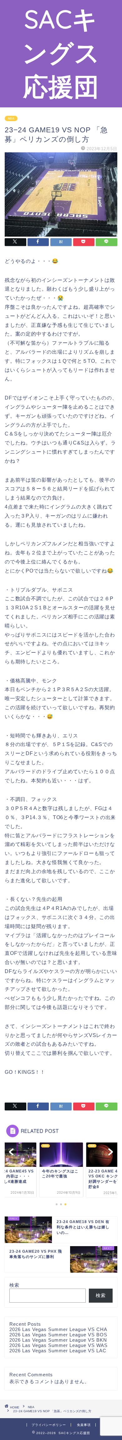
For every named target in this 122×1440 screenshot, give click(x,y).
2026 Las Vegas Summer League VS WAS (58, 1345)
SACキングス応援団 (61, 52)
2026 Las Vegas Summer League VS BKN (58, 1340)
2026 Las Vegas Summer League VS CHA (58, 1329)
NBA (11, 118)
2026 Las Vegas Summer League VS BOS (58, 1334)
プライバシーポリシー (49, 1425)
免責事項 (84, 1425)
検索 (14, 1285)
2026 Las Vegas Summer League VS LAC (57, 1350)
